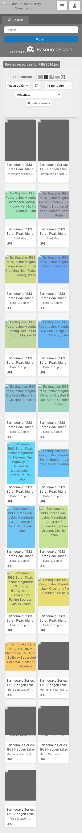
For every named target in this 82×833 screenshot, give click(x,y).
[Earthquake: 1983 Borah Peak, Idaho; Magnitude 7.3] (20, 140)
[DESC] (36, 85)
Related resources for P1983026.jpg (32, 64)
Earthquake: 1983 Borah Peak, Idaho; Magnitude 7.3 (20, 169)
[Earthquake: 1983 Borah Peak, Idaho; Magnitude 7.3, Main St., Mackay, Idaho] (53, 269)
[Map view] (64, 77)
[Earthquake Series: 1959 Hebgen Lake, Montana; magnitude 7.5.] (53, 140)
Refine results (41, 103)
